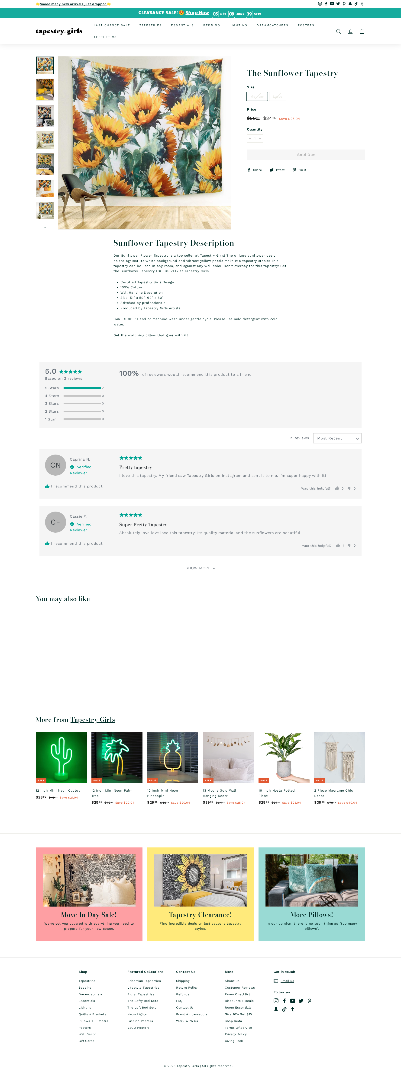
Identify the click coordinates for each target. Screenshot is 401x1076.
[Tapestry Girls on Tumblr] (292, 1009)
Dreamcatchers (272, 25)
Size (251, 87)
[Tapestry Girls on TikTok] (284, 1009)
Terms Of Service (238, 1027)
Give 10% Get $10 (238, 1014)
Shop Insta (233, 1021)
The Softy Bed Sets (142, 1001)
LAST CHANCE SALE (112, 25)
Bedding (211, 25)
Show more (198, 568)
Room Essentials (238, 1007)
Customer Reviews (240, 987)
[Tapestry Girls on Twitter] (301, 1000)
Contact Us (185, 1007)
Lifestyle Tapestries (143, 987)
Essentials (182, 25)
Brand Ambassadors (192, 1014)
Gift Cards (86, 1041)
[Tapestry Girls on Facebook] (284, 1000)
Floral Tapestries (141, 994)
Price (251, 109)
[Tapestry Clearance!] (200, 880)
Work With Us (187, 1021)
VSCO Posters (138, 1027)
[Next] (45, 225)
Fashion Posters (140, 1021)
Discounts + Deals (239, 1001)
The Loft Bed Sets (141, 1007)
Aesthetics (105, 37)
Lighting (238, 25)
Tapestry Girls (93, 719)
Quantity (255, 129)
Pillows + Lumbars (93, 1021)
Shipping (183, 981)
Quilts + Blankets (92, 1014)
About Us (232, 981)
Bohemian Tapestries (144, 981)
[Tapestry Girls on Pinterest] (309, 1000)
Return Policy (187, 987)
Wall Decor (87, 1034)
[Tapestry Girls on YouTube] (292, 1000)
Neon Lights (137, 1014)
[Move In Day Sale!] (89, 880)
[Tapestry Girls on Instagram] (276, 1000)
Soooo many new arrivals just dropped (73, 4)
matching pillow (142, 335)
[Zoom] (144, 142)
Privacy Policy (236, 1034)
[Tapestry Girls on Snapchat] (276, 1009)
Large (277, 96)
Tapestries (150, 25)
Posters (306, 25)
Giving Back (234, 1041)
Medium (257, 96)
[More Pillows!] (311, 880)
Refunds (183, 994)
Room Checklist (237, 994)
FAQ (179, 1001)
